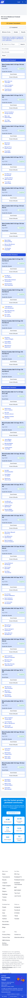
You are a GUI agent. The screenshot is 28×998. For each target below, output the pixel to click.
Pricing (4, 900)
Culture (4, 916)
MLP (15, 887)
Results (23, 32)
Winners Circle (6, 32)
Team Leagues (6, 885)
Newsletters (5, 924)
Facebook (17, 910)
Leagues (4, 882)
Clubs (4, 888)
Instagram (17, 907)
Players (4, 891)
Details (16, 32)
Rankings (4, 894)
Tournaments (6, 877)
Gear (3, 913)
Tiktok (16, 916)
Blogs (3, 927)
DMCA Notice (6, 940)
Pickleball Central (19, 880)
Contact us (17, 934)
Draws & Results (13, 77)
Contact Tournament (14, 23)
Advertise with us (19, 937)
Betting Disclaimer (7, 967)
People (4, 907)
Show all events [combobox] (5, 52)
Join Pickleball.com (13, 812)
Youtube (16, 918)
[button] (22, 2)
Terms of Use (6, 937)
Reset (4, 55)
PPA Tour (17, 874)
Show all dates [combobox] (5, 48)
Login (18, 2)
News (3, 874)
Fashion (4, 918)
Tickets (4, 897)
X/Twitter (17, 913)
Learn (4, 910)
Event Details (13, 74)
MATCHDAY (17, 890)
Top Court (17, 893)
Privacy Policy (6, 934)
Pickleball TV (18, 877)
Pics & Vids (5, 921)
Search (23, 44)
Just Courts (17, 896)
